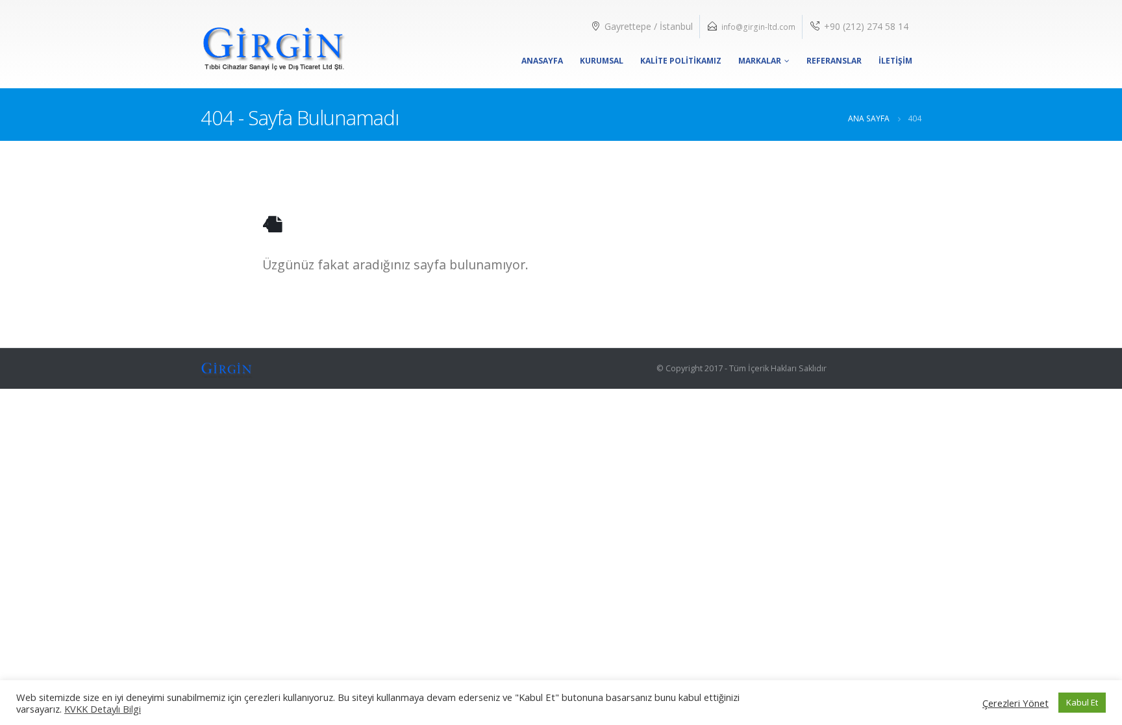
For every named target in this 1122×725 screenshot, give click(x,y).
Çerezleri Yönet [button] (1015, 703)
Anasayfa (542, 60)
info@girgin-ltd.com (758, 26)
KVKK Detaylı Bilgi (102, 708)
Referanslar (834, 60)
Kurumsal (601, 60)
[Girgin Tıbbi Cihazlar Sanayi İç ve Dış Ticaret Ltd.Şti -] (273, 44)
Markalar (759, 60)
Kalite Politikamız (680, 60)
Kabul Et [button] (1082, 702)
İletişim (895, 60)
